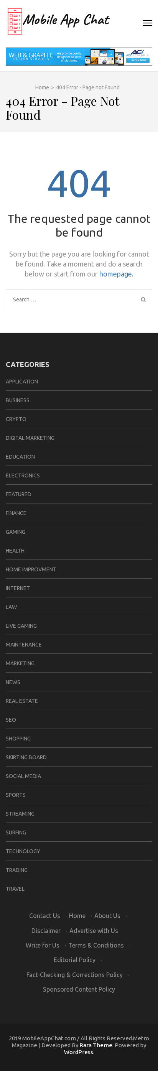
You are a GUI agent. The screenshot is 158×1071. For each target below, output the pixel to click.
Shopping (18, 738)
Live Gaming (21, 626)
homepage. (116, 274)
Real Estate (22, 701)
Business (18, 400)
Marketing (20, 663)
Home (77, 915)
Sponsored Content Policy (79, 989)
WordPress (78, 1052)
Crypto (16, 419)
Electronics (23, 475)
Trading (17, 870)
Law (11, 607)
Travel (15, 889)
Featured (18, 494)
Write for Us (42, 945)
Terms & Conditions (96, 945)
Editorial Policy (74, 959)
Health (15, 551)
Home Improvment (31, 569)
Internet (18, 588)
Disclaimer (46, 930)
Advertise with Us (93, 930)
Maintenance (24, 645)
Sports (16, 795)
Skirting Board (26, 757)
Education (20, 457)
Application (22, 381)
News (13, 682)
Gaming (15, 532)
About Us (107, 915)
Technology (23, 851)
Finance (16, 513)
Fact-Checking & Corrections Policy (74, 974)
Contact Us (44, 915)
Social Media (23, 776)
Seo (11, 720)
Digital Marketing (30, 438)
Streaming (20, 814)
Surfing (16, 832)
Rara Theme (95, 1045)
